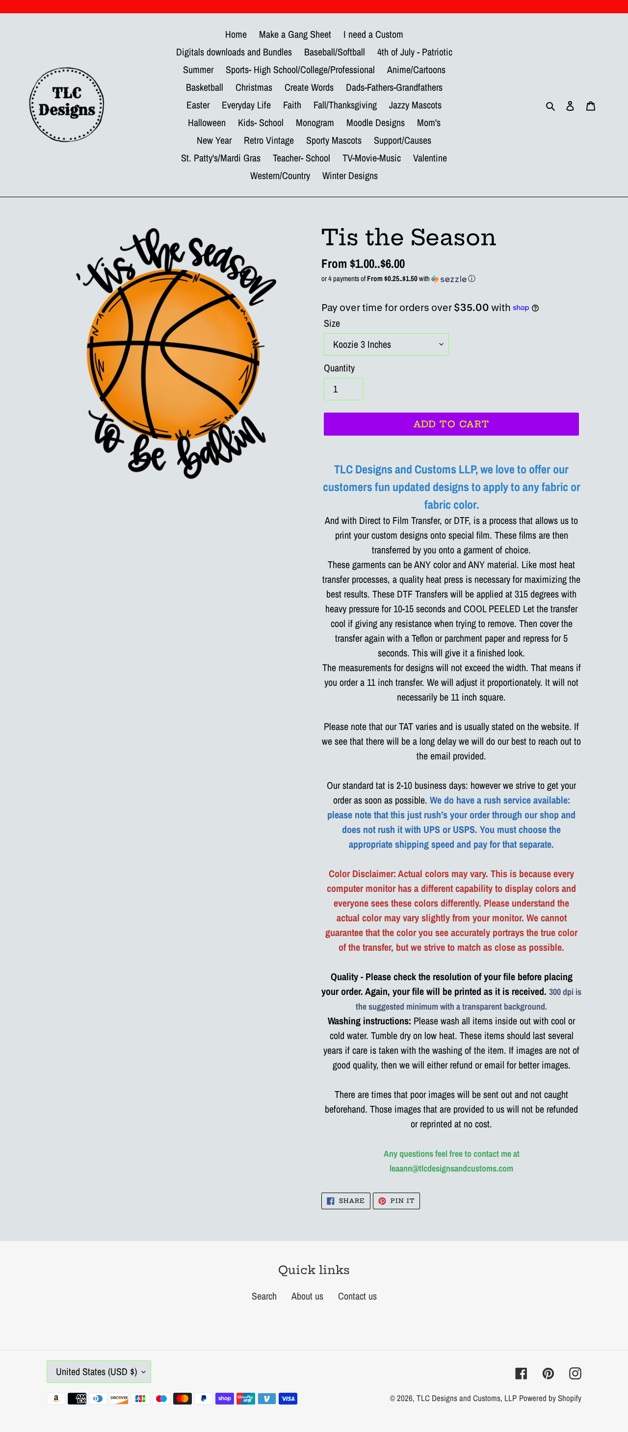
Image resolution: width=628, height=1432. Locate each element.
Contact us (357, 1295)
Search (264, 1295)
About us (307, 1295)
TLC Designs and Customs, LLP (467, 1398)
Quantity (339, 367)
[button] (451, 278)
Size (332, 323)
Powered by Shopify (550, 1398)
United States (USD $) (96, 1371)
